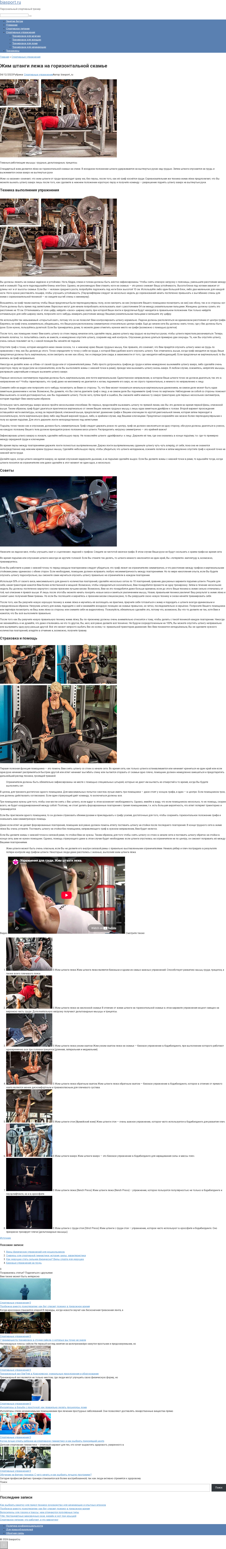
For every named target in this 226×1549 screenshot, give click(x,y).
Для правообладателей (19, 1529)
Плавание (12, 25)
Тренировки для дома (25, 43)
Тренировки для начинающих (29, 47)
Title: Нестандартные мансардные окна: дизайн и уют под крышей (38, 1516)
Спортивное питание (18, 28)
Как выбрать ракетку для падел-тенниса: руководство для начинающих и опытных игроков (53, 1505)
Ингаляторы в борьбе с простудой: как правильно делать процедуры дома (43, 1407)
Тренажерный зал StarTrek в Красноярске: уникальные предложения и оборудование (49, 1373)
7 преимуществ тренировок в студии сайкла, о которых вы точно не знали (43, 1340)
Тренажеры (13, 50)
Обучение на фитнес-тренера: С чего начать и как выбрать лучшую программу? (46, 1474)
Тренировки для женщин (26, 39)
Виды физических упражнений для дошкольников (35, 1251)
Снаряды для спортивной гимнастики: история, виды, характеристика (46, 1255)
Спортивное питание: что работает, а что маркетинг (29, 1519)
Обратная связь (15, 1533)
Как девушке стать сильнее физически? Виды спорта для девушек (45, 1259)
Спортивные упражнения (20, 32)
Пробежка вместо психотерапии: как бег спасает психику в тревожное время (45, 1306)
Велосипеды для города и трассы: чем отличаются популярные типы (39, 1512)
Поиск (3, 1482)
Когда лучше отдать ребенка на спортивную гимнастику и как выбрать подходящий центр (52, 1441)
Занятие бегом (14, 21)
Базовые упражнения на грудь (24, 1262)
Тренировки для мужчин (26, 36)
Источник (5, 1238)
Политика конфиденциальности (24, 1525)
